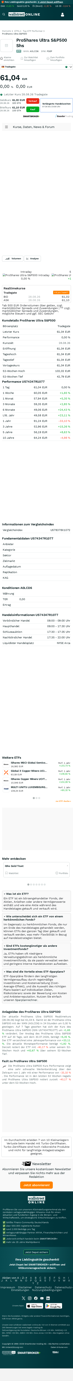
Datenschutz (43, 1287)
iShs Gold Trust (14, 866)
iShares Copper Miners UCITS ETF (31, 779)
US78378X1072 (60, 530)
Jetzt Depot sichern (36, 1252)
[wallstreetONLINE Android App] (53, 1308)
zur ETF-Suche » (63, 801)
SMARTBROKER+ (49, 1238)
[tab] (36, 901)
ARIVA (14, 1319)
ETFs (16, 31)
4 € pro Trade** (61, 292)
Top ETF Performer (33, 31)
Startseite (6, 31)
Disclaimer (25, 1287)
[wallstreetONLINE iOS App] (34, 1308)
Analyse (34, 258)
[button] (16, 893)
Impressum (7, 1287)
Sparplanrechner (26, 1000)
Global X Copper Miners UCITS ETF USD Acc (37, 770)
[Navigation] (3, 15)
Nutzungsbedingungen (47, 1290)
